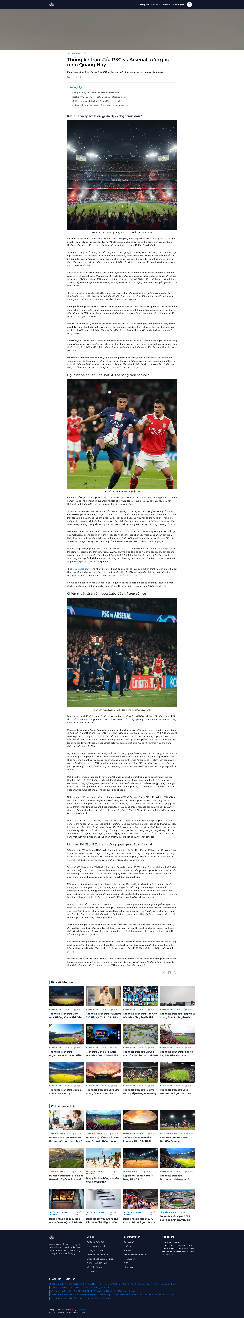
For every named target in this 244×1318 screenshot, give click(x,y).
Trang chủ (144, 4)
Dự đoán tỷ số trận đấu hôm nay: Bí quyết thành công (102, 1139)
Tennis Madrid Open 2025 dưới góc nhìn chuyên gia (175, 1218)
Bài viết (166, 4)
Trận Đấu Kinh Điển (170, 1133)
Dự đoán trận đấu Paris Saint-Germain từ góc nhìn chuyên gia (66, 1177)
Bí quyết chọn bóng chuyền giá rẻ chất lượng (102, 1180)
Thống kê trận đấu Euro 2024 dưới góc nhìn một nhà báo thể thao (103, 1092)
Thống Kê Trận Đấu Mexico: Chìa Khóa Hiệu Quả (65, 1092)
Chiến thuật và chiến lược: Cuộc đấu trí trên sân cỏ (98, 101)
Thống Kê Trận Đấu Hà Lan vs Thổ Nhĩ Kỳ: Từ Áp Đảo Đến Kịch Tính (103, 1015)
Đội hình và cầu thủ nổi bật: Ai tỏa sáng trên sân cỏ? (99, 97)
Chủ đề (154, 4)
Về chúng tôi (178, 4)
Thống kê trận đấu (76, 53)
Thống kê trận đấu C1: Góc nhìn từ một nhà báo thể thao (140, 1053)
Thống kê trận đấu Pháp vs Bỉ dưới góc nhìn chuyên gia (177, 1015)
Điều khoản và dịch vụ (135, 1255)
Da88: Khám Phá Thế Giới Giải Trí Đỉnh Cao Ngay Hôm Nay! (78, 1284)
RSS (126, 1263)
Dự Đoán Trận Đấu (58, 1133)
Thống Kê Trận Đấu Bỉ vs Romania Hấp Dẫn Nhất (137, 1139)
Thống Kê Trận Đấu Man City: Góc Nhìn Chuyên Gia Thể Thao (140, 1015)
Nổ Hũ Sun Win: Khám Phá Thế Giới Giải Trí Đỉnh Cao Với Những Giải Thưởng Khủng (92, 1291)
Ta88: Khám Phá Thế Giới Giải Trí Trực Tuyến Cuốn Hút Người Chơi (143, 1284)
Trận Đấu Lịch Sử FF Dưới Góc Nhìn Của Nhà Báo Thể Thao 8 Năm (102, 1053)
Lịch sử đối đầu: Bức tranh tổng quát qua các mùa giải (100, 105)
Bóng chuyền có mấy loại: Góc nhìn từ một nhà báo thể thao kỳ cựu (66, 1220)
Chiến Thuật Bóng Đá (95, 1213)
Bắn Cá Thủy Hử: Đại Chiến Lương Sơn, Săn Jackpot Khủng (80, 1298)
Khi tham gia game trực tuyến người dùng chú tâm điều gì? (80, 1295)
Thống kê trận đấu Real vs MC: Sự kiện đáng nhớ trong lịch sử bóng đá (139, 1092)
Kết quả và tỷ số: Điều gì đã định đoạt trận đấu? (96, 93)
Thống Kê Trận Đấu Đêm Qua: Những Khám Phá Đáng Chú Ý (66, 1015)
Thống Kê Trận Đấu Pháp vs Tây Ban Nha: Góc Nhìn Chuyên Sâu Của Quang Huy (176, 1053)
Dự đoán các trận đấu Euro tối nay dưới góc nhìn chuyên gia (66, 1139)
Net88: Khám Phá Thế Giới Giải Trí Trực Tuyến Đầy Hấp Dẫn (80, 1287)
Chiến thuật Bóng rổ (97, 1263)
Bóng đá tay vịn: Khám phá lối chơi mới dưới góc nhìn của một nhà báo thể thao (102, 1220)
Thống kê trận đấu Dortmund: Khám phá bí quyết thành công (174, 1177)
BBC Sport (78, 569)
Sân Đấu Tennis (131, 1172)
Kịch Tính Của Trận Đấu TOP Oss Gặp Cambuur (176, 1139)
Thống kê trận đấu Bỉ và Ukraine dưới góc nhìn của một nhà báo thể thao (175, 1092)
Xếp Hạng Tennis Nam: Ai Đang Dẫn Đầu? (138, 1177)
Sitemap (128, 1267)
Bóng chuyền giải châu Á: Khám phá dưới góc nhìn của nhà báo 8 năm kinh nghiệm (140, 1220)
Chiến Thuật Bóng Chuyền (95, 1173)
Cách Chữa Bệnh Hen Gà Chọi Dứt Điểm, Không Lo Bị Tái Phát (144, 1295)
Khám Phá (92, 1271)
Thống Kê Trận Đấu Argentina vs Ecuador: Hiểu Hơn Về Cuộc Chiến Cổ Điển (65, 1053)
